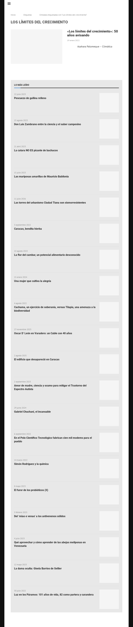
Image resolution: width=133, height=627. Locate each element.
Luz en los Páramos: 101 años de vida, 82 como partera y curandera (54, 594)
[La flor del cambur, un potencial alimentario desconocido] (109, 259)
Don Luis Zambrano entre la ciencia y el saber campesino (47, 124)
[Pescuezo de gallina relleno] (109, 102)
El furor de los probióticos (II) (31, 490)
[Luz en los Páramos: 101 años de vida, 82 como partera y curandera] (109, 599)
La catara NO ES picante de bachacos (36, 150)
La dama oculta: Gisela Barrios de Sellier (38, 568)
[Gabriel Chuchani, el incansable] (109, 416)
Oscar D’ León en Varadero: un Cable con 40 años (43, 333)
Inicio (13, 14)
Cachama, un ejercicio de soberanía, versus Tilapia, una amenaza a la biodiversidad (55, 309)
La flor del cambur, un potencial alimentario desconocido (47, 254)
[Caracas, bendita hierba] (109, 233)
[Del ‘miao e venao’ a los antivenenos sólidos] (109, 521)
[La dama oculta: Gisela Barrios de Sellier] (109, 573)
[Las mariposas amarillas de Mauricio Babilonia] (109, 181)
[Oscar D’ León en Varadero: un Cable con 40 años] (109, 338)
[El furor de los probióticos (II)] (109, 494)
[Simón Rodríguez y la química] (109, 468)
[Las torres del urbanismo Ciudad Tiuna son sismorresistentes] (109, 207)
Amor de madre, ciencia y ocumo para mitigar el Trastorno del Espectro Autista (50, 387)
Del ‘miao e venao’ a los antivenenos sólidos (39, 516)
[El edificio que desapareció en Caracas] (109, 364)
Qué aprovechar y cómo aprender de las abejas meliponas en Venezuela (50, 544)
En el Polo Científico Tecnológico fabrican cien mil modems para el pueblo (53, 439)
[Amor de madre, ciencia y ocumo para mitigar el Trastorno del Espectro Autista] (109, 390)
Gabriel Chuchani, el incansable (32, 411)
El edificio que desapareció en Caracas (36, 359)
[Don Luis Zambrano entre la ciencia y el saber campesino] (109, 129)
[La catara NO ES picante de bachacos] (109, 155)
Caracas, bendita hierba (28, 228)
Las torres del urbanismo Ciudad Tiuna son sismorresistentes (50, 202)
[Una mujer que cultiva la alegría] (109, 285)
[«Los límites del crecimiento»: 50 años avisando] (36, 46)
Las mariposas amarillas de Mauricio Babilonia (41, 176)
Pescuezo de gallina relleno (30, 98)
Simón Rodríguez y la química (31, 464)
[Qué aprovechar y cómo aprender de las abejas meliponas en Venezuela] (109, 547)
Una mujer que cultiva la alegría (32, 281)
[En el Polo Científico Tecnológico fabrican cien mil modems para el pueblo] (109, 442)
